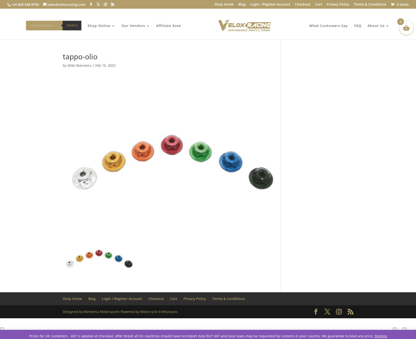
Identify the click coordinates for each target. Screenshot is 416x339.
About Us (376, 26)
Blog (242, 5)
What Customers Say (328, 26)
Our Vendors (133, 26)
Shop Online (99, 26)
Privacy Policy (338, 5)
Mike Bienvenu (79, 65)
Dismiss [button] (381, 336)
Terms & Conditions (370, 5)
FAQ (357, 26)
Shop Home (224, 5)
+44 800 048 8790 (25, 4)
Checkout (303, 5)
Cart (318, 5)
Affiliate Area (168, 26)
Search (72, 25)
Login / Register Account (270, 5)
